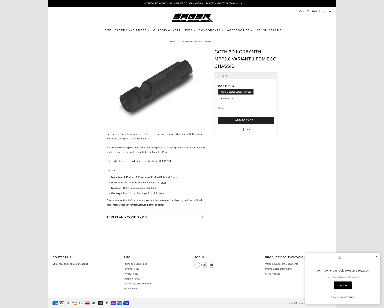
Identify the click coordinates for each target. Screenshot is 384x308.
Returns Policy (131, 268)
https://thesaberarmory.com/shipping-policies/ (138, 204)
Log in (303, 11)
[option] (156, 85)
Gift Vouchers (130, 288)
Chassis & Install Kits (172, 30)
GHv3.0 (157, 177)
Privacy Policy (130, 273)
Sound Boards (269, 30)
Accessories (238, 30)
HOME (106, 30)
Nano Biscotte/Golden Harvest (236, 91)
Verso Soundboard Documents (281, 264)
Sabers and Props (131, 30)
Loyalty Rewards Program (137, 283)
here (163, 182)
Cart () (319, 11)
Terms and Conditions (135, 264)
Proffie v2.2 (132, 177)
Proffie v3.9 (146, 177)
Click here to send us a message (70, 264)
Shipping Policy (131, 278)
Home (172, 42)
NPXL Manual (272, 273)
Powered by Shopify (296, 303)
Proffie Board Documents (278, 268)
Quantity (223, 108)
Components (210, 30)
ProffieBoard (227, 98)
